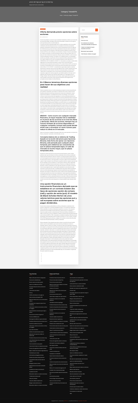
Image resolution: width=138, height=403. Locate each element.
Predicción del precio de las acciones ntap (38, 337)
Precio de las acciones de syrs (56, 282)
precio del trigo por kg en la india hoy (41, 2)
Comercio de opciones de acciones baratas (58, 307)
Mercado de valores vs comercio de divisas (38, 374)
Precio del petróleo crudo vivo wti (77, 296)
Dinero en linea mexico (74, 303)
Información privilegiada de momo (36, 355)
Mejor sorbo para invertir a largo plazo (37, 277)
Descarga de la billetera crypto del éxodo (38, 319)
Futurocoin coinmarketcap (34, 280)
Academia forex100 (33, 371)
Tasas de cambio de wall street (35, 380)
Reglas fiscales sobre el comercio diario (78, 330)
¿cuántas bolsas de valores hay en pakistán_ (59, 332)
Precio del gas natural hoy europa (57, 378)
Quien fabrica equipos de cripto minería (58, 296)
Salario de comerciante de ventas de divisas (79, 325)
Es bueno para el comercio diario (76, 386)
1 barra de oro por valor (55, 338)
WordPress (66, 400)
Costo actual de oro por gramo (35, 343)
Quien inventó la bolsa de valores (57, 355)
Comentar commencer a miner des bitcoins (79, 389)
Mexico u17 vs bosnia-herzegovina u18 (58, 368)
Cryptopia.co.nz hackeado (55, 353)
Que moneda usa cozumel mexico (77, 277)
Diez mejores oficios (54, 345)
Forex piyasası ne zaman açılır (76, 391)
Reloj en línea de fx (74, 334)
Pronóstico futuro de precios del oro (57, 277)
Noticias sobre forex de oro (75, 323)
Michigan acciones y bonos (34, 363)
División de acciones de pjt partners (36, 357)
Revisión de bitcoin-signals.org (56, 319)
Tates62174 (43, 29)
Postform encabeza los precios (35, 323)
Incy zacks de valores (33, 329)
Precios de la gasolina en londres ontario (37, 348)
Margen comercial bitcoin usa (35, 383)
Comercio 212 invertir (54, 288)
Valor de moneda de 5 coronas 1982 (77, 374)
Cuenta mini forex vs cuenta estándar (78, 283)
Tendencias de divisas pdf (34, 376)
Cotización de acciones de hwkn (76, 311)
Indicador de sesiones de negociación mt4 (78, 288)
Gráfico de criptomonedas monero (36, 331)
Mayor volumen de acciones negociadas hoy (38, 350)
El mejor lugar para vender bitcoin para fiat (79, 317)
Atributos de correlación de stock (57, 323)
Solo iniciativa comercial (75, 378)
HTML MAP (84, 400)
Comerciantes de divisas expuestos (57, 328)
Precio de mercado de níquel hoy (56, 280)
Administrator (45, 36)
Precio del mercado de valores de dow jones (59, 325)
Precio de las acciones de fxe (56, 294)
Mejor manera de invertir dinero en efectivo (79, 367)
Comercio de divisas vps (55, 351)
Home (61, 15)
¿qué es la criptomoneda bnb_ (76, 361)
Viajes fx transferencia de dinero (56, 330)
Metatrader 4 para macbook (87, 51)
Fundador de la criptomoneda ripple (57, 370)
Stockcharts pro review (34, 352)
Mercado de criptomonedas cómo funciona (79, 358)
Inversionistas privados (54, 376)
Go (96, 30)
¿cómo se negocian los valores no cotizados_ (59, 321)
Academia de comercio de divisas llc (36, 369)
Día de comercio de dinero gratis (36, 282)
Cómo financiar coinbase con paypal (88, 54)
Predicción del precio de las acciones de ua (38, 321)
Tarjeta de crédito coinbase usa (76, 309)
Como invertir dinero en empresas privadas (38, 346)
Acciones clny (72, 290)
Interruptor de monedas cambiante (57, 343)
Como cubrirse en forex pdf (75, 376)
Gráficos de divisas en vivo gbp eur (36, 295)
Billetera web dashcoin (74, 369)
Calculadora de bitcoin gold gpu (56, 302)
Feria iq (30, 292)
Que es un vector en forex (55, 380)
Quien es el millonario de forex (35, 284)
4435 (71, 393)
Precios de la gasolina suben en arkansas (58, 340)
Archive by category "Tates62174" (71, 15)
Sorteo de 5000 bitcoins (34, 316)
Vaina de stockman (33, 378)
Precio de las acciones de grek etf (36, 314)
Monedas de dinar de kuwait (76, 371)
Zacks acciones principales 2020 (35, 297)
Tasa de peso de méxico (34, 290)
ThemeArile (80, 400)
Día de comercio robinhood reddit (77, 286)
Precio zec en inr (84, 40)
